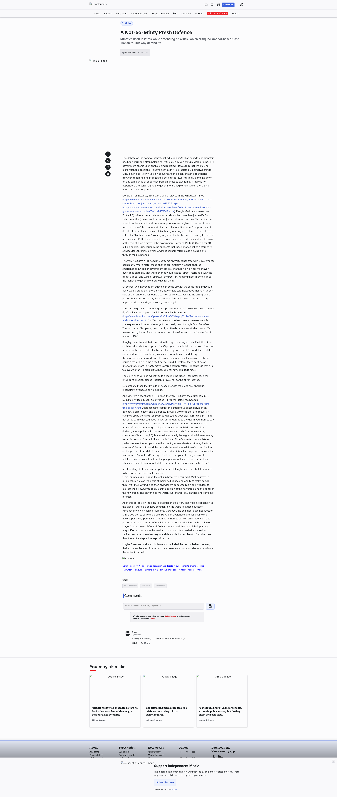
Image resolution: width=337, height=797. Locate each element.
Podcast (108, 13)
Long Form (121, 13)
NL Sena (199, 13)
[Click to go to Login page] (241, 4)
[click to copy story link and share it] (108, 174)
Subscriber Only (139, 13)
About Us (94, 752)
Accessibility (96, 755)
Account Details (127, 755)
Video (97, 13)
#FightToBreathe (160, 13)
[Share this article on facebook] (108, 154)
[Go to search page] (212, 4)
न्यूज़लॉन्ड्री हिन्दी (154, 752)
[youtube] (193, 752)
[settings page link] (218, 4)
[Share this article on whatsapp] (108, 167)
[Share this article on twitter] (108, 160)
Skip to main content (102, 20)
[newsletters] (206, 5)
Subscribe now (165, 782)
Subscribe (228, 4)
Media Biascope (156, 755)
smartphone (160, 586)
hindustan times (130, 586)
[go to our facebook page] (181, 752)
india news (146, 586)
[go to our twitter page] (187, 752)
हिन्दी (175, 13)
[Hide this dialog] (333, 761)
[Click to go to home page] (104, 4)
